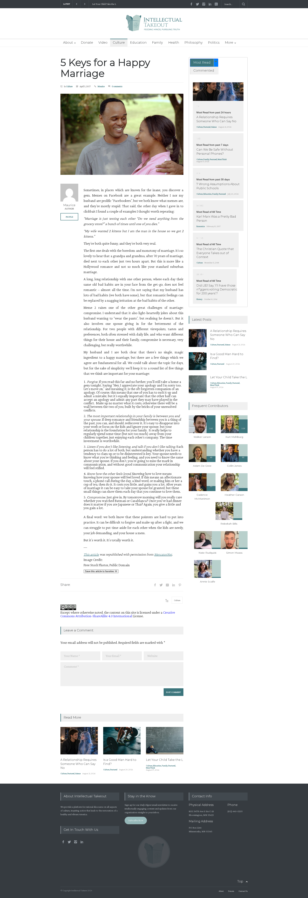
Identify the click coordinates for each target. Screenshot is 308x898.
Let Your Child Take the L (103, 4)
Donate (87, 43)
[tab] (204, 63)
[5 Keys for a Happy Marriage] (121, 134)
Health (173, 43)
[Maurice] (69, 193)
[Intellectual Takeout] (154, 25)
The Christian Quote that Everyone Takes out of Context (215, 253)
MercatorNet (163, 554)
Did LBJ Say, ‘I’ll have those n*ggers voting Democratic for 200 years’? (216, 289)
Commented (203, 71)
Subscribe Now (135, 820)
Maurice (101, 86)
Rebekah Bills (228, 523)
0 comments (117, 86)
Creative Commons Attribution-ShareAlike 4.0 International (117, 614)
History (199, 299)
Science (78, 773)
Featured (71, 773)
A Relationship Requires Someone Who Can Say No (78, 764)
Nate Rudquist (207, 552)
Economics (200, 226)
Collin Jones (234, 465)
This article (91, 554)
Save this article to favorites (100, 571)
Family (157, 43)
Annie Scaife (207, 581)
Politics (214, 43)
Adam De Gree (202, 465)
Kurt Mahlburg (234, 436)
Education (138, 43)
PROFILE (69, 217)
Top (240, 881)
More (229, 43)
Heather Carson (234, 494)
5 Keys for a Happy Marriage (105, 67)
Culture (119, 43)
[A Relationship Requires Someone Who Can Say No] (79, 740)
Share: (65, 584)
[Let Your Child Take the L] (164, 740)
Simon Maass (234, 552)
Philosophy (193, 43)
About (68, 43)
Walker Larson (202, 436)
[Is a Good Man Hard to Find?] (122, 740)
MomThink (150, 768)
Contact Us (243, 891)
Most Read (202, 62)
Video (102, 43)
